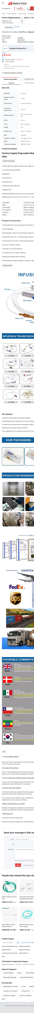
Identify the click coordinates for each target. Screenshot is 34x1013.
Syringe (19, 973)
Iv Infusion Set (25, 991)
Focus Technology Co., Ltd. (24, 1005)
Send (18, 865)
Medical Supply (22, 13)
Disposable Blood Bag (26, 977)
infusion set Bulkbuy (25, 995)
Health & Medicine (11, 13)
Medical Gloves (23, 953)
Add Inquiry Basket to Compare (13, 73)
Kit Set (24, 986)
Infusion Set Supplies (9, 995)
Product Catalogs (28, 942)
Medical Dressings (24, 950)
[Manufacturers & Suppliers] (17, 3)
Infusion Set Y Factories (10, 991)
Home (3, 13)
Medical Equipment (24, 946)
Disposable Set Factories (10, 986)
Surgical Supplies (8, 973)
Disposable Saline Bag (9, 977)
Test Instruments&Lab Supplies (11, 946)
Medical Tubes (6, 950)
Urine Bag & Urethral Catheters (11, 953)
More (3, 999)
